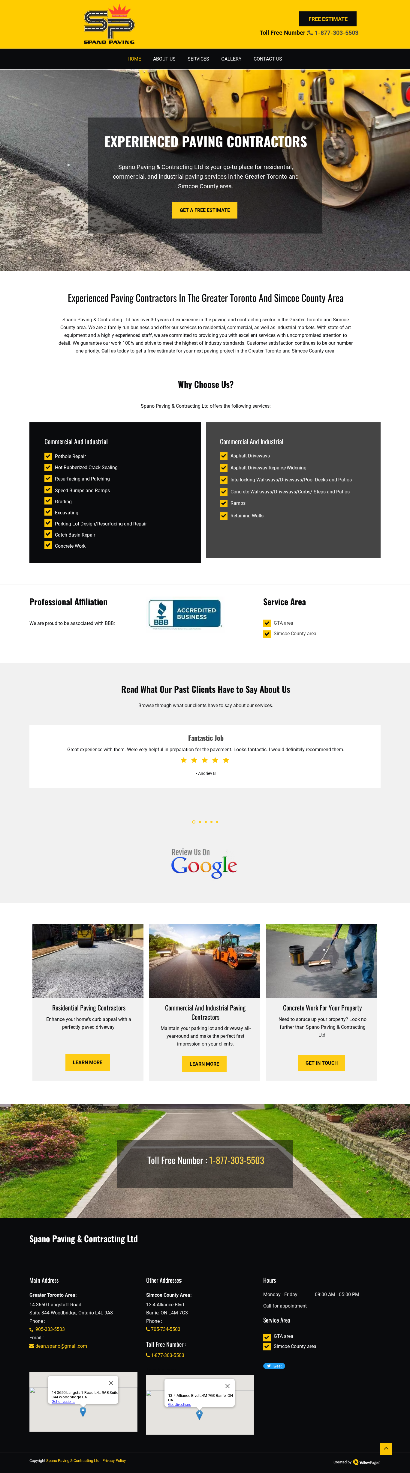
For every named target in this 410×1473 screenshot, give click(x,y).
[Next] (377, 781)
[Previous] (32, 781)
